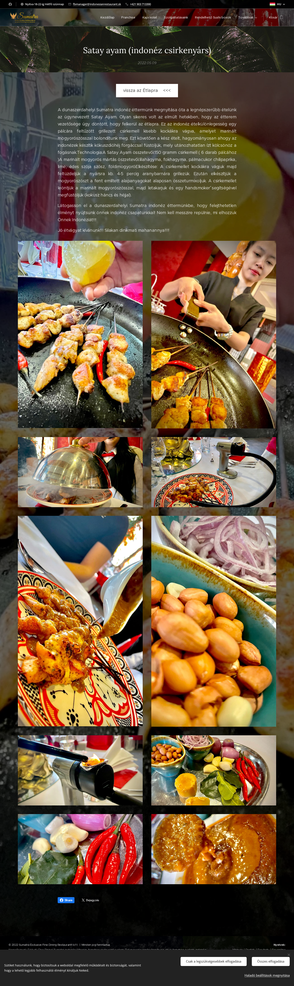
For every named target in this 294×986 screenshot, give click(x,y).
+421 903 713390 (140, 4)
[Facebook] (10, 4)
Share (68, 900)
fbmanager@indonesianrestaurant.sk (97, 4)
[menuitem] (108, 17)
